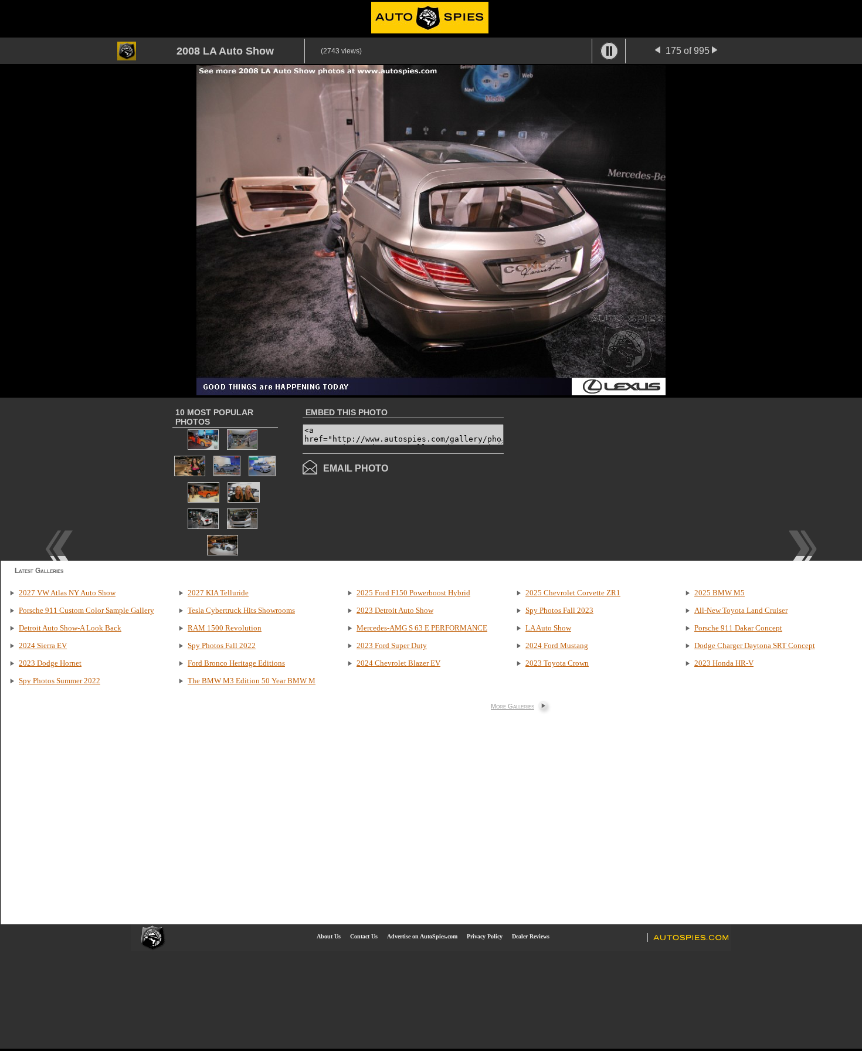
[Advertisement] (602, 478)
